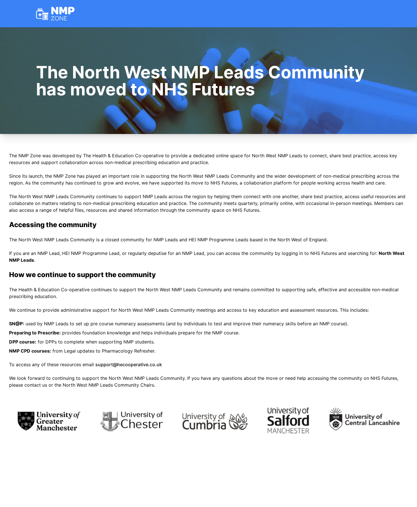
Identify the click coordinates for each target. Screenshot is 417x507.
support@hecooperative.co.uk (128, 364)
